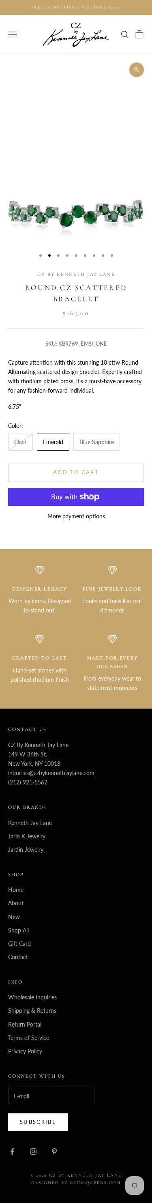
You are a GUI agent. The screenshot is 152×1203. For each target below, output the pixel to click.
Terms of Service (28, 1037)
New (14, 916)
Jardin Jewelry (25, 849)
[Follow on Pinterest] (54, 1151)
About (16, 903)
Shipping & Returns (32, 1010)
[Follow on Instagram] (33, 1151)
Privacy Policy (25, 1051)
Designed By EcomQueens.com (75, 1182)
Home (16, 889)
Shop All (18, 930)
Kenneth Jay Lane (30, 822)
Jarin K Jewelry (26, 836)
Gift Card (19, 943)
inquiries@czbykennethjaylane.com (51, 772)
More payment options (76, 516)
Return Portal (24, 1024)
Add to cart (76, 472)
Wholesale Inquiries (32, 997)
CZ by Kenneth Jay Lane (76, 274)
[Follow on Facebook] (12, 1151)
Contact (18, 957)
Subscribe (38, 1122)
